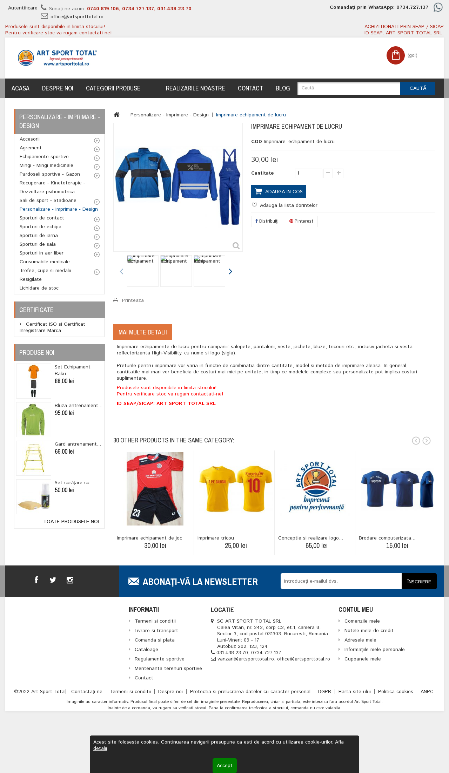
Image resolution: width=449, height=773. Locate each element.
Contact (250, 88)
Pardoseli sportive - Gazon (50, 174)
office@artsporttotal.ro (77, 16)
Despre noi (57, 88)
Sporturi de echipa (40, 226)
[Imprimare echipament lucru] (143, 271)
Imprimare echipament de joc (149, 538)
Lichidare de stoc (39, 288)
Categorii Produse (113, 88)
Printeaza (133, 300)
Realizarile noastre (195, 88)
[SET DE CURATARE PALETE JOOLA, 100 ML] (33, 496)
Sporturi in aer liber (41, 253)
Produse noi (36, 352)
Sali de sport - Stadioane (48, 200)
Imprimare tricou (215, 538)
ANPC (427, 691)
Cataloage (146, 649)
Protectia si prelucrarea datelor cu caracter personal (251, 691)
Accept (225, 765)
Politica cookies (395, 691)
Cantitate (262, 173)
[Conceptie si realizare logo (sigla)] (316, 488)
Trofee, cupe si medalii (45, 270)
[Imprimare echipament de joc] (155, 488)
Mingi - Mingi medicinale (46, 165)
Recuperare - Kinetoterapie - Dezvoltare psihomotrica (52, 187)
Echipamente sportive (44, 156)
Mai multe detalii (143, 332)
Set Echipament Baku (73, 370)
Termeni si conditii (131, 691)
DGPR (325, 691)
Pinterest (303, 221)
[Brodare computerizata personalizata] (397, 488)
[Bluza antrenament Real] (33, 419)
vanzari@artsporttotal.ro (245, 659)
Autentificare (23, 8)
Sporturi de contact (42, 218)
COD (256, 141)
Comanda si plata (155, 640)
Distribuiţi (268, 221)
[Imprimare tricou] (235, 488)
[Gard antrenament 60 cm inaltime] (33, 458)
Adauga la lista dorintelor (287, 205)
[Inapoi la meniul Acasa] (117, 114)
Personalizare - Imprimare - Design (59, 209)
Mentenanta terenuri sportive (168, 668)
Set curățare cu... (74, 482)
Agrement (31, 147)
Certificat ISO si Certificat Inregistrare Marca (52, 327)
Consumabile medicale (45, 261)
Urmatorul (230, 272)
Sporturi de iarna (39, 235)
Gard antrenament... (78, 444)
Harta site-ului (356, 691)
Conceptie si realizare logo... (310, 538)
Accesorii (30, 139)
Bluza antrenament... (78, 405)
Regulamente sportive (160, 659)
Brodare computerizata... (387, 538)
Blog (283, 88)
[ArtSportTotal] (57, 58)
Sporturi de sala (38, 244)
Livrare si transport (156, 630)
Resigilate (31, 279)
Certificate (36, 309)
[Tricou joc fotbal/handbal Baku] (33, 381)
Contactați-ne (87, 691)
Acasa (20, 88)
